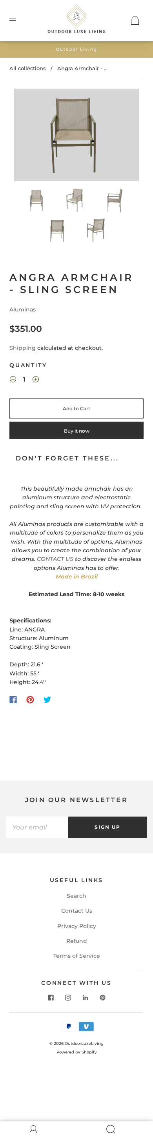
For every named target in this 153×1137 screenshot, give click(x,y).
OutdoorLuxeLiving (84, 1043)
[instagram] (67, 997)
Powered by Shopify (76, 1052)
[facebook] (50, 997)
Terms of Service (76, 955)
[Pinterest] (30, 699)
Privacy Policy (76, 926)
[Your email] (37, 827)
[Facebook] (13, 699)
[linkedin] (85, 997)
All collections (27, 68)
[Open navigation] (18, 20)
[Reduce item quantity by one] (13, 380)
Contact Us (76, 910)
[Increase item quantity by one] (35, 380)
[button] (26, 136)
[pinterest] (102, 997)
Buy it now (76, 431)
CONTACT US (55, 558)
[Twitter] (47, 699)
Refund (76, 940)
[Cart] (135, 20)
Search (76, 895)
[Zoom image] (76, 136)
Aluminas (22, 309)
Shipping (22, 347)
